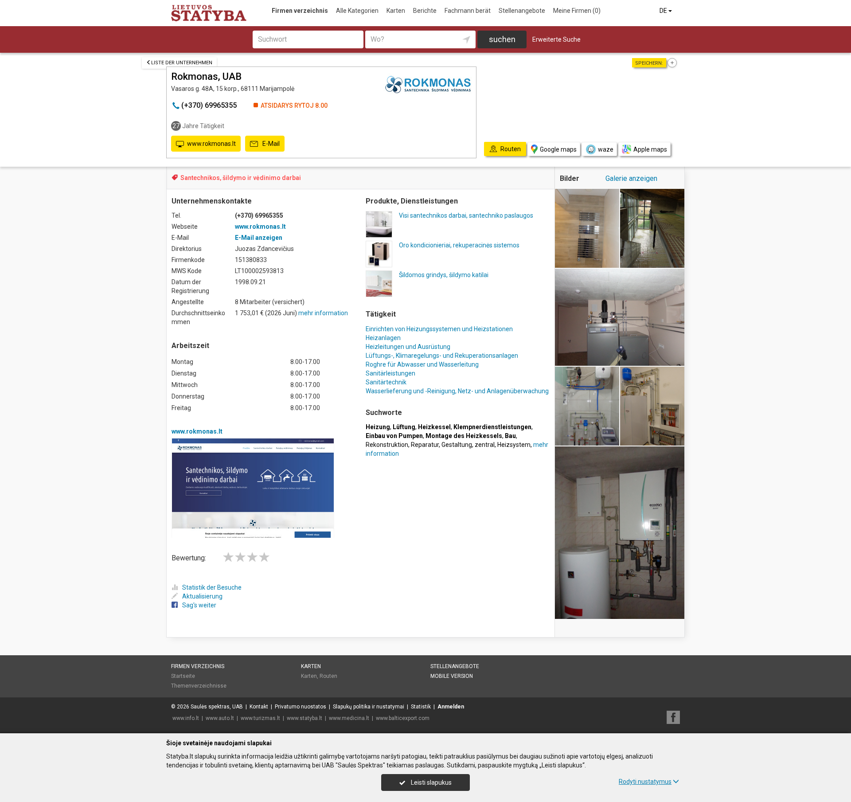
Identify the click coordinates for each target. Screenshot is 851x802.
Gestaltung (456, 444)
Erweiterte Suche (556, 39)
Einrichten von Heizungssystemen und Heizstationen (439, 329)
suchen (502, 39)
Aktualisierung (202, 596)
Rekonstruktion (387, 444)
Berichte (425, 10)
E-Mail (270, 143)
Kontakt (259, 707)
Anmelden (450, 707)
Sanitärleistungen (390, 373)
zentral (485, 444)
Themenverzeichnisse (198, 686)
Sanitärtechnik (386, 382)
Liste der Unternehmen (181, 63)
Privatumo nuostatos (300, 707)
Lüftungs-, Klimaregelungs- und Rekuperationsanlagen (442, 355)
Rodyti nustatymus (645, 781)
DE (664, 10)
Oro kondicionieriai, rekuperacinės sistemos (459, 245)
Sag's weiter (199, 605)
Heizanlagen (383, 337)
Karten (395, 10)
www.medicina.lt (349, 718)
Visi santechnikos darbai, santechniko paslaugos (466, 215)
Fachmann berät (468, 10)
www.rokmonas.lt (211, 143)
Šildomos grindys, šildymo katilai (443, 274)
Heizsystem (514, 444)
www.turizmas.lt (260, 718)
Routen (328, 676)
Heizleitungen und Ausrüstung (408, 346)
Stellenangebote (522, 10)
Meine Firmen (577, 10)
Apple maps (650, 149)
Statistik (421, 707)
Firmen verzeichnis (300, 10)
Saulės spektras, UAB (217, 707)
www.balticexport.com (402, 718)
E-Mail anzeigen (258, 237)
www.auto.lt (220, 718)
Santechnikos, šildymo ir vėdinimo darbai (240, 177)
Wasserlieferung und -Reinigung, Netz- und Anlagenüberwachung (457, 391)
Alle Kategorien (357, 10)
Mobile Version (451, 676)
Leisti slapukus (431, 782)
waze (605, 149)
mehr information (323, 313)
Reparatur (425, 444)
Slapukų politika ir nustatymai (368, 707)
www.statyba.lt (304, 718)
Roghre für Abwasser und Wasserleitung (422, 364)
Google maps (558, 149)
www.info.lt (185, 718)
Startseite (183, 676)
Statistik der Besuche (212, 587)
